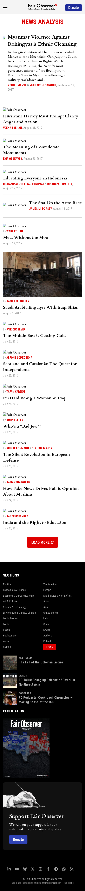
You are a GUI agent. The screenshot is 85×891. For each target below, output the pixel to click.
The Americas (50, 584)
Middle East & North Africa (57, 595)
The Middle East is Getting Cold (34, 335)
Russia (6, 629)
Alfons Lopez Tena (19, 357)
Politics (7, 584)
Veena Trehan (12, 127)
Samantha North (18, 482)
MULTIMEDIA (25, 658)
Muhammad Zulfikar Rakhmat (23, 184)
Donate (18, 839)
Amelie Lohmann (17, 448)
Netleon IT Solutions (63, 882)
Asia (45, 607)
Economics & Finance (14, 589)
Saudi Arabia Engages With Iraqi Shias (40, 307)
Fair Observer (12, 158)
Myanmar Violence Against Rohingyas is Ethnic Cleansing (42, 41)
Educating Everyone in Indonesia (35, 178)
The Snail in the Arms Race (55, 203)
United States (50, 612)
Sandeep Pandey (17, 516)
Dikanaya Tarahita (59, 184)
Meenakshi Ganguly (43, 85)
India (45, 618)
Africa (46, 601)
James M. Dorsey (40, 208)
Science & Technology (14, 607)
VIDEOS (23, 675)
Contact (7, 646)
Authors (47, 635)
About (6, 641)
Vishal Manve (17, 85)
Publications (10, 635)
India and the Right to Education (34, 522)
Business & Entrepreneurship (18, 595)
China (46, 624)
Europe (47, 589)
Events (46, 629)
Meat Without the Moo (25, 237)
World (6, 624)
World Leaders (11, 618)
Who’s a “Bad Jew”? (22, 426)
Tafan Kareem (15, 391)
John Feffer (14, 420)
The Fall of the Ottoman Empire (41, 662)
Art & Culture (10, 601)
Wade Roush (14, 231)
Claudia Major (42, 448)
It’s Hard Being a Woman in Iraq (34, 398)
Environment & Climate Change (19, 612)
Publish (47, 641)
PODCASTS (25, 693)
